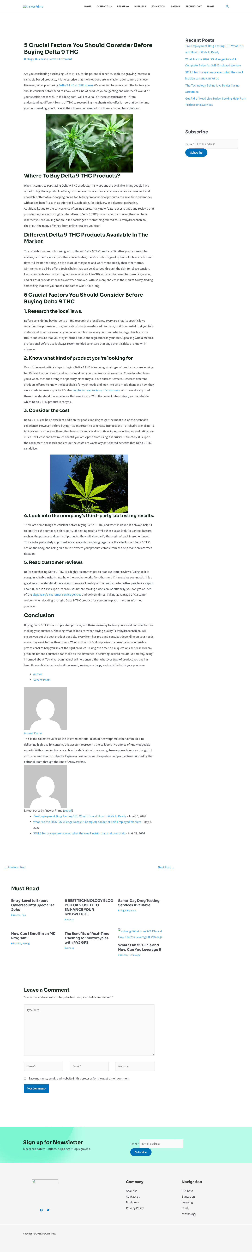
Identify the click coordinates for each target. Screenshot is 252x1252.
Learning (123, 6)
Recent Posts (42, 680)
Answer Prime (33, 733)
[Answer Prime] (45, 708)
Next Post (166, 867)
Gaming (175, 6)
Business (140, 6)
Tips (24, 914)
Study (185, 1208)
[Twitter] (48, 1210)
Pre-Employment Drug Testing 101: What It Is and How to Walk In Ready (79, 816)
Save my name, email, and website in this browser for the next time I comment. (79, 1078)
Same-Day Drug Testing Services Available (139, 903)
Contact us (104, 6)
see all (68, 810)
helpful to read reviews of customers (96, 390)
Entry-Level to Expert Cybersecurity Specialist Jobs (32, 905)
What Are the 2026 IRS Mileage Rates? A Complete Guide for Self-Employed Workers (87, 822)
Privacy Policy (135, 1208)
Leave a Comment (60, 59)
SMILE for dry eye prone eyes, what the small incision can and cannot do (79, 833)
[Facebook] (41, 1210)
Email (190, 144)
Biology (29, 59)
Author (37, 674)
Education (158, 6)
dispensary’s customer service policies (57, 594)
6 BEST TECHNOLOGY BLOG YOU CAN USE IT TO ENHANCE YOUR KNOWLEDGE (89, 907)
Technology (194, 6)
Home (87, 6)
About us (131, 1191)
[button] (227, 6)
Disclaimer (132, 1202)
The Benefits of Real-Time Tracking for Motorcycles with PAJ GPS (87, 938)
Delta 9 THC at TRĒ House (76, 85)
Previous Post (15, 867)
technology (134, 954)
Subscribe (196, 152)
